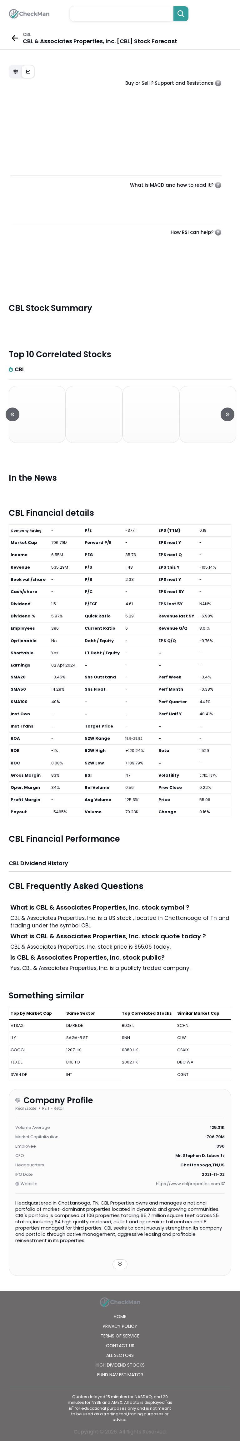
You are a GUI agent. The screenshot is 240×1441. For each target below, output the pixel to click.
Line (28, 71)
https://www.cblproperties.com (188, 1184)
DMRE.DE (74, 1025)
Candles (15, 71)
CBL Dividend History (38, 863)
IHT (69, 1075)
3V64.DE (19, 1075)
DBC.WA (185, 1062)
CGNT (182, 1075)
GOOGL (18, 1050)
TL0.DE (17, 1062)
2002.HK (130, 1062)
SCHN (182, 1025)
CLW (181, 1038)
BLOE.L (128, 1025)
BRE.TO (73, 1062)
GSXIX (183, 1050)
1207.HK (73, 1050)
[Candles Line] (22, 72)
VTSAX (17, 1025)
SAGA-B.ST (77, 1038)
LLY (13, 1038)
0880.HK (130, 1050)
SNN (126, 1038)
